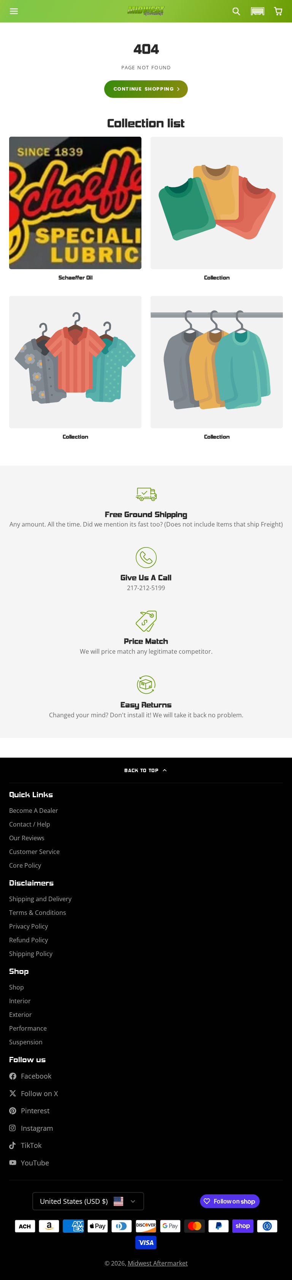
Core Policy (25, 865)
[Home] (146, 11)
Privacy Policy (28, 926)
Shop (16, 987)
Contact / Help (29, 824)
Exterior (20, 1014)
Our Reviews (26, 838)
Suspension (26, 1042)
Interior (20, 1001)
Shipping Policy (30, 954)
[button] (256, 11)
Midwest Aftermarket (158, 1263)
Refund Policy (28, 940)
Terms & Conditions (37, 912)
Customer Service (34, 851)
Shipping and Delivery (40, 899)
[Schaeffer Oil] (75, 212)
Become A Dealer (33, 810)
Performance (28, 1028)
